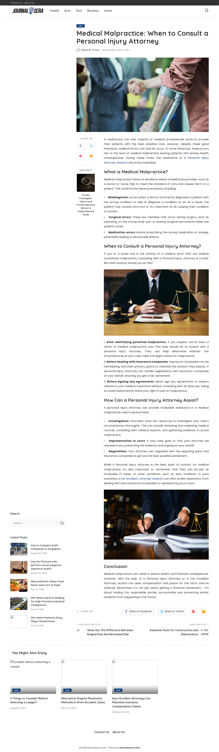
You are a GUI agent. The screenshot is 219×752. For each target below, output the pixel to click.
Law (81, 26)
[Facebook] (80, 146)
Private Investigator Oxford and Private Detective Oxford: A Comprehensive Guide (85, 205)
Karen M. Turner (91, 50)
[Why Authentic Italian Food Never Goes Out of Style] (18, 585)
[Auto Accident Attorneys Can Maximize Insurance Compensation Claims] (135, 677)
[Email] (91, 156)
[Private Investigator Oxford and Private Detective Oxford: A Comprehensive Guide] (86, 183)
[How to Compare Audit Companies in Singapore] (18, 549)
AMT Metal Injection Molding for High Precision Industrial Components (48, 601)
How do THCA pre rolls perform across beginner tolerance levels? (46, 565)
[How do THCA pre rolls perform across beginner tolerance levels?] (18, 567)
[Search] (207, 10)
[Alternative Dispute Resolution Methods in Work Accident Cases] (84, 677)
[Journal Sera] (27, 10)
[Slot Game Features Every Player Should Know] (18, 621)
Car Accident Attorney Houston (141, 479)
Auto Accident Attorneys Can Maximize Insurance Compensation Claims (131, 702)
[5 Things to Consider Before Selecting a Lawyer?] (33, 677)
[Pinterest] (80, 156)
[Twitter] (91, 146)
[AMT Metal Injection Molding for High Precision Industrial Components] (18, 603)
